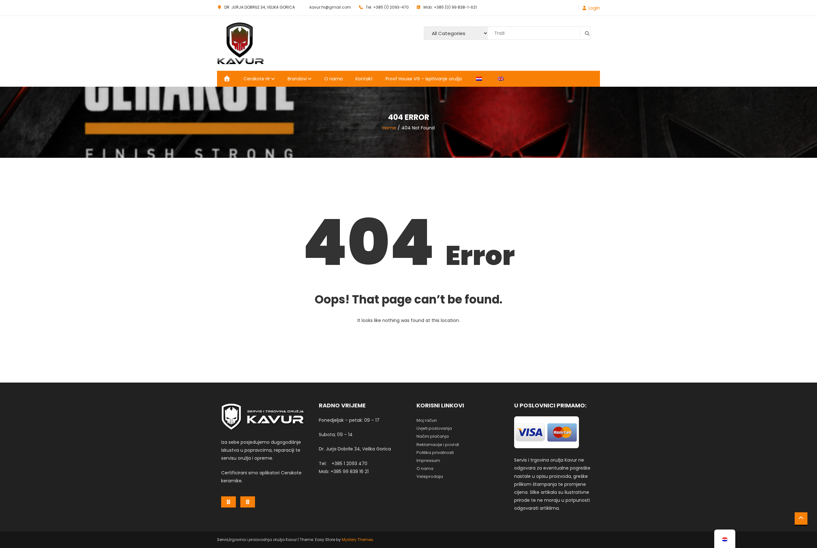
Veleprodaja (429, 476)
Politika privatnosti (435, 452)
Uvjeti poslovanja (434, 428)
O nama (333, 79)
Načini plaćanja (432, 436)
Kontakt (364, 79)
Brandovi (297, 79)
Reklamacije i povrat (437, 445)
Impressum (428, 460)
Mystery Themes (357, 539)
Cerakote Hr (257, 79)
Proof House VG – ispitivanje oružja (424, 79)
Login (594, 8)
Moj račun (426, 420)
